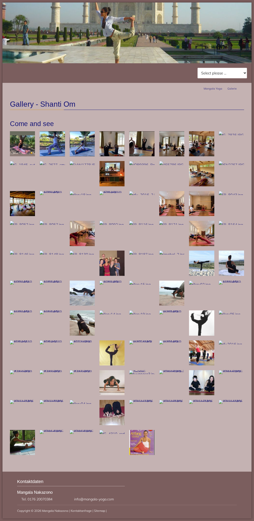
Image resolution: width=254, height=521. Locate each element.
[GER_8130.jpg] (82, 254)
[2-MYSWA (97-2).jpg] (82, 340)
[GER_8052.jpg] (22, 224)
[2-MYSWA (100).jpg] (231, 274)
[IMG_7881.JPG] (172, 155)
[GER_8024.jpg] (201, 214)
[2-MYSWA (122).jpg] (231, 280)
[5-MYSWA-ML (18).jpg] (172, 399)
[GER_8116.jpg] (142, 224)
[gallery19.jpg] (142, 314)
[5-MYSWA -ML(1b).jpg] (201, 393)
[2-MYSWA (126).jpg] (172, 340)
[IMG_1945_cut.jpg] (22, 165)
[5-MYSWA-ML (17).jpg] (142, 399)
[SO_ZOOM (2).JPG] (112, 185)
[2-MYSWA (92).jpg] (112, 191)
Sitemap (99, 511)
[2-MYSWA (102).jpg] (52, 191)
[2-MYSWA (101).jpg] (22, 280)
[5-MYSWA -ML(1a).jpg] (172, 370)
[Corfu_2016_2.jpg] (142, 195)
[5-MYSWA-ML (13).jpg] (22, 399)
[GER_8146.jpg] (22, 254)
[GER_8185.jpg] (112, 274)
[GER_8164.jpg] (231, 224)
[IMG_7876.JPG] (231, 135)
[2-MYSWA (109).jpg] (201, 274)
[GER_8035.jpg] (172, 214)
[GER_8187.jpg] (142, 254)
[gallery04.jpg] (82, 403)
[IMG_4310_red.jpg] (112, 433)
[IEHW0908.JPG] (201, 185)
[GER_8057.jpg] (52, 224)
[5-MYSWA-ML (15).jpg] (112, 424)
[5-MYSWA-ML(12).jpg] (231, 370)
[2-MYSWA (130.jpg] (82, 304)
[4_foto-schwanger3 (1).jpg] (112, 393)
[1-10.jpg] (142, 453)
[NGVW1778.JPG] (82, 165)
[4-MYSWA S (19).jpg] (82, 370)
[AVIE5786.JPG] (172, 165)
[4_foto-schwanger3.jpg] (142, 374)
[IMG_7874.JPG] (112, 155)
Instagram (234, 17)
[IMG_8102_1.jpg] (82, 155)
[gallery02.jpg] (201, 284)
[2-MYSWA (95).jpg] (52, 340)
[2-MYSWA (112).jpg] (112, 280)
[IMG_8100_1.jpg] (52, 155)
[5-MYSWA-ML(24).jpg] (22, 453)
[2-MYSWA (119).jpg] (172, 310)
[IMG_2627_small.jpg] (52, 165)
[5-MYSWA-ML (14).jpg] (52, 399)
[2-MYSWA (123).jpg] (52, 310)
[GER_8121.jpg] (172, 224)
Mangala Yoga (213, 88)
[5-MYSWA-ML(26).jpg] (82, 429)
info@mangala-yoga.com (94, 499)
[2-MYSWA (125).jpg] (82, 334)
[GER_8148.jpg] (52, 254)
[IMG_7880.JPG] (142, 155)
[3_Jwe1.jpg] (201, 364)
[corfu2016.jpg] (231, 344)
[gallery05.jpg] (231, 314)
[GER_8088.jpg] (82, 244)
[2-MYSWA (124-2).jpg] (142, 340)
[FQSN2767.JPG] (231, 165)
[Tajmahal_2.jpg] (172, 254)
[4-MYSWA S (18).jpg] (52, 370)
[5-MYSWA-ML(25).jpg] (52, 429)
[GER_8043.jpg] (231, 195)
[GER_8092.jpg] (112, 224)
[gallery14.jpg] (112, 314)
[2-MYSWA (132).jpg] (22, 310)
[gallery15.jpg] (142, 284)
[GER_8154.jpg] (201, 244)
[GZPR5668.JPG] (201, 155)
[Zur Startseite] (55, 22)
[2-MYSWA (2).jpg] (201, 334)
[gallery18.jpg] (82, 195)
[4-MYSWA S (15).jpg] (22, 370)
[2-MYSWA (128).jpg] (52, 280)
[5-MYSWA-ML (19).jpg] (201, 399)
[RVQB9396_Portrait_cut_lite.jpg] (142, 165)
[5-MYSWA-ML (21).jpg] (231, 399)
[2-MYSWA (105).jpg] (112, 364)
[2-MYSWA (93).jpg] (22, 340)
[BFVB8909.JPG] (22, 155)
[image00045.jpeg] (22, 214)
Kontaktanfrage (81, 511)
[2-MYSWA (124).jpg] (172, 304)
